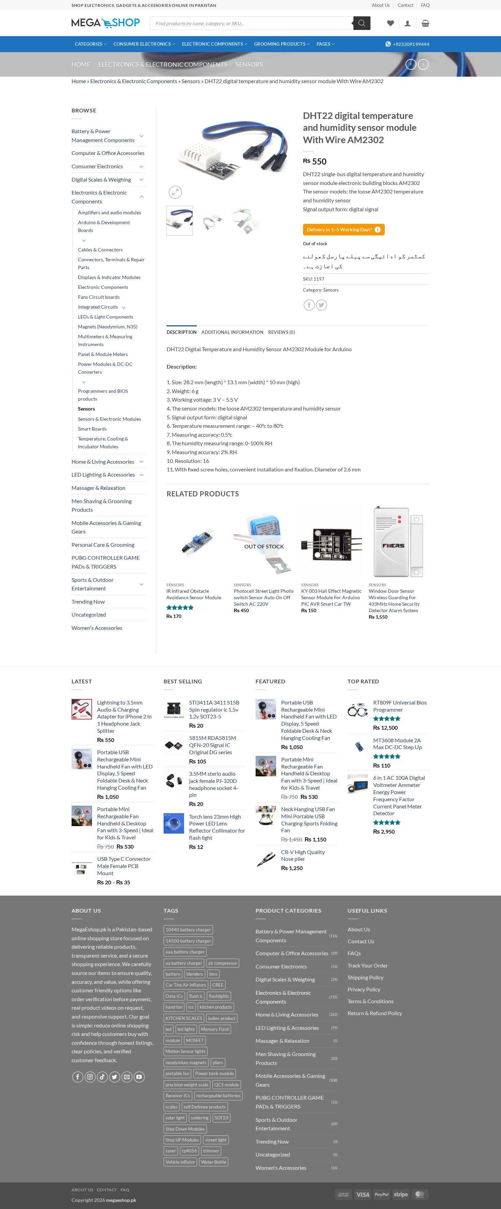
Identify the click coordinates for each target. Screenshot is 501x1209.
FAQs (354, 953)
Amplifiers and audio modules (109, 212)
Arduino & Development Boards (104, 226)
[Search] (361, 23)
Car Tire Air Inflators (186, 985)
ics (191, 1007)
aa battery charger (184, 963)
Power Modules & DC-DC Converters (105, 368)
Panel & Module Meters (103, 354)
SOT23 (221, 1117)
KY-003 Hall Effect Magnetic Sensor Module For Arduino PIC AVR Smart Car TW (331, 597)
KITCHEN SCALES (184, 1018)
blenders (194, 974)
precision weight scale (187, 1084)
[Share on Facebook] (309, 305)
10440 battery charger (188, 929)
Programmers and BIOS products (103, 395)
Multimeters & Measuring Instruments (105, 340)
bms (213, 974)
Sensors (249, 64)
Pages (323, 44)
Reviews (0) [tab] (281, 332)
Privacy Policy (364, 989)
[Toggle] (142, 135)
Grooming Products (279, 44)
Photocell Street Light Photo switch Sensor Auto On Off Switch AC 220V (263, 597)
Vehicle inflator (180, 1162)
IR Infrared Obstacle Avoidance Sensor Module (193, 594)
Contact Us (361, 941)
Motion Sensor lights (186, 1051)
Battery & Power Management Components (103, 135)
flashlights (219, 996)
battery (173, 974)
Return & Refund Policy (375, 1013)
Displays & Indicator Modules (109, 277)
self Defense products (205, 1107)
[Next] (282, 153)
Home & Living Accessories (103, 461)
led (168, 1029)
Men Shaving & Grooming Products (102, 505)
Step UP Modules (182, 1140)
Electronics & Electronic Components (163, 64)
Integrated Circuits (98, 307)
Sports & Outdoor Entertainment (92, 584)
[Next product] (411, 64)
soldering (200, 1117)
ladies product (222, 1018)
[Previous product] (423, 64)
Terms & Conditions (371, 1001)
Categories (89, 44)
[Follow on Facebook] (78, 1077)
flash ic (196, 996)
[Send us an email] (127, 1077)
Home (81, 64)
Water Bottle (213, 1162)
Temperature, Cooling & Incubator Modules (103, 442)
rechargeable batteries (218, 1095)
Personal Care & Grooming (103, 544)
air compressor (222, 963)
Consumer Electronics (142, 44)
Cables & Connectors (100, 249)
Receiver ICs (178, 1095)
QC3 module (226, 1084)
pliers (218, 1062)
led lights (186, 1029)
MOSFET (195, 1040)
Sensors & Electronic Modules (109, 419)
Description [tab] (182, 332)
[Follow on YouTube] (139, 1077)
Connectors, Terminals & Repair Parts (111, 263)
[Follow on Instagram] (90, 1077)
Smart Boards (92, 429)
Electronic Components (212, 44)
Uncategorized (89, 614)
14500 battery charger (188, 941)
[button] (407, 23)
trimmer (211, 1150)
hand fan (174, 1007)
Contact (405, 5)
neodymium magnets (186, 1062)
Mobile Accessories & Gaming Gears (106, 527)
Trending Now (88, 601)
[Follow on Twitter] (114, 1077)
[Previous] (177, 153)
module (173, 1040)
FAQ (425, 5)
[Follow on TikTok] (102, 1077)
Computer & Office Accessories (108, 153)
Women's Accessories (97, 627)
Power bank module (214, 1073)
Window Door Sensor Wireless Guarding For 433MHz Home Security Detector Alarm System (394, 600)
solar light (175, 1117)
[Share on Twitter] (321, 305)
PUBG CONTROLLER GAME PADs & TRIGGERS (106, 562)
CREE (218, 985)
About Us (381, 5)
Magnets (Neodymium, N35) (107, 326)
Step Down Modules (185, 1129)
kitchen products (216, 1007)
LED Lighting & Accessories (103, 474)
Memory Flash (215, 1029)
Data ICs (174, 996)
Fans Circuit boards (99, 297)
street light (216, 1140)
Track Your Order (368, 965)
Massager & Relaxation (98, 487)
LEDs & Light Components (105, 317)
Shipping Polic (364, 977)
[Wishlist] (390, 23)
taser (171, 1150)
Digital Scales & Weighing (101, 179)
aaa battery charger (185, 952)
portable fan (177, 1073)
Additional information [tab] (232, 332)
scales (172, 1107)
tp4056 (189, 1150)
